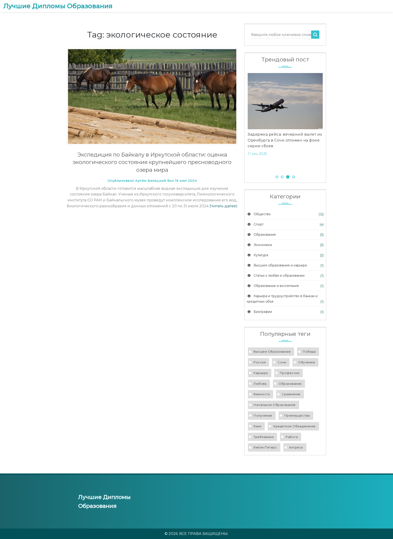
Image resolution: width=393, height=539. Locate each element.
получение (263, 415)
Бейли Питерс (265, 447)
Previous (240, 121)
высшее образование (272, 351)
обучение (306, 362)
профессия (290, 373)
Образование (265, 235)
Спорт (259, 224)
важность (262, 394)
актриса (296, 447)
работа (292, 437)
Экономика (263, 245)
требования (264, 437)
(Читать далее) (223, 206)
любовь (260, 383)
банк (257, 426)
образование (290, 383)
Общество (262, 214)
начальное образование (275, 405)
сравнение (291, 394)
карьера (261, 373)
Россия (260, 362)
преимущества (297, 415)
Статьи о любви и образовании (279, 275)
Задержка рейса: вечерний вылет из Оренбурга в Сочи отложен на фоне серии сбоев (285, 140)
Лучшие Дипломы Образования (58, 6)
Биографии (263, 312)
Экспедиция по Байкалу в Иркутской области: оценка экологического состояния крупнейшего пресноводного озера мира (152, 162)
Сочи (282, 362)
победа (309, 351)
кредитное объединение (294, 426)
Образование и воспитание (276, 286)
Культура (261, 255)
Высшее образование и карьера (280, 265)
